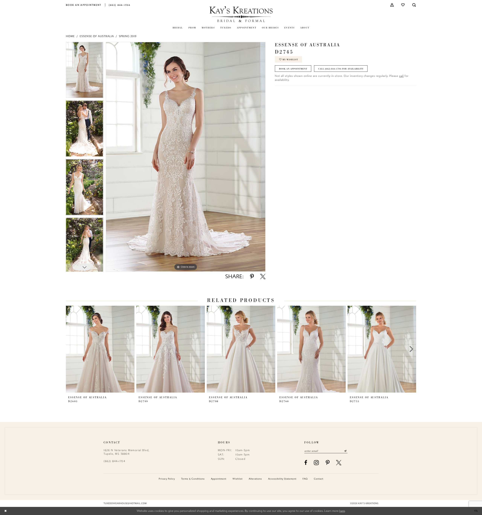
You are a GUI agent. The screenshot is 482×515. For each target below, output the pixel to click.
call (401, 76)
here (342, 511)
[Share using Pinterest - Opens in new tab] (252, 276)
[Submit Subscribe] (345, 451)
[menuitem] (83, 4)
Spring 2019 (128, 36)
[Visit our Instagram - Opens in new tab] (316, 462)
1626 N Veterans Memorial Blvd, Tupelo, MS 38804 (126, 452)
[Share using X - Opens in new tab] (262, 276)
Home (70, 36)
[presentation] (100, 349)
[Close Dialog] (5, 511)
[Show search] (414, 5)
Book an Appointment (293, 68)
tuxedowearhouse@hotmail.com (125, 503)
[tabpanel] (84, 71)
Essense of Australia (97, 36)
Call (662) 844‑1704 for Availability (341, 68)
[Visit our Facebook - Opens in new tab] (306, 462)
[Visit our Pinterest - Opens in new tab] (328, 462)
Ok (476, 511)
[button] (392, 5)
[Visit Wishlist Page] (403, 5)
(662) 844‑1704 (114, 461)
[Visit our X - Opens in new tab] (339, 462)
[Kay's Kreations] (241, 14)
